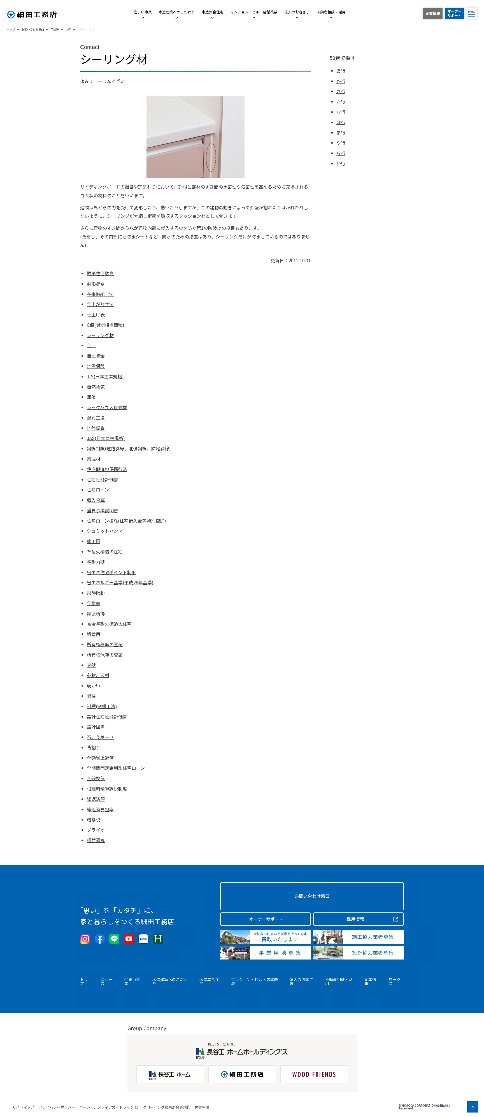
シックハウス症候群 (107, 407)
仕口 (91, 345)
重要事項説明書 (102, 510)
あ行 (340, 70)
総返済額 (96, 799)
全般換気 (96, 778)
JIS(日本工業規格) (105, 376)
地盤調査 (96, 428)
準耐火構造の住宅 (105, 551)
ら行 (340, 153)
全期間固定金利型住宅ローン (116, 767)
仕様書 (93, 603)
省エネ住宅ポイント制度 (111, 572)
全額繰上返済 (100, 757)
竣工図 (93, 541)
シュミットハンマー (107, 530)
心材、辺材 (98, 675)
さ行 (340, 91)
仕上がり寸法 (100, 304)
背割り (93, 747)
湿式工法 (96, 417)
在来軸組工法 (100, 294)
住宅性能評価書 (102, 479)
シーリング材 (100, 335)
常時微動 (96, 592)
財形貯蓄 (96, 283)
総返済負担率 (100, 809)
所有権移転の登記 (105, 644)
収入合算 (96, 500)
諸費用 (93, 634)
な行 (340, 111)
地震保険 (96, 366)
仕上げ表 (96, 314)
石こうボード (100, 737)
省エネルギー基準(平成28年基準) (120, 582)
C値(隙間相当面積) (105, 324)
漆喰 (91, 396)
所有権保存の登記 (105, 654)
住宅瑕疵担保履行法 (107, 469)
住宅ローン (98, 489)
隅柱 (91, 695)
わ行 (340, 163)
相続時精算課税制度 (107, 788)
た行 (340, 101)
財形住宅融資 (100, 273)
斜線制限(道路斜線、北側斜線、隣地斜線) (129, 448)
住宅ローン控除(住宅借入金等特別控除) (126, 520)
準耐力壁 (96, 561)
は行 (340, 122)
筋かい (93, 685)
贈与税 (93, 819)
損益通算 (96, 840)
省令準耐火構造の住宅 (109, 623)
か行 (340, 81)
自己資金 (96, 355)
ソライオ (96, 829)
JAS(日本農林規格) (106, 438)
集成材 (93, 458)
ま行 (340, 132)
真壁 (91, 665)
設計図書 (96, 726)
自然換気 (96, 386)
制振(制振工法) (102, 706)
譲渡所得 (96, 613)
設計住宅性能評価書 (107, 716)
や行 (340, 143)
